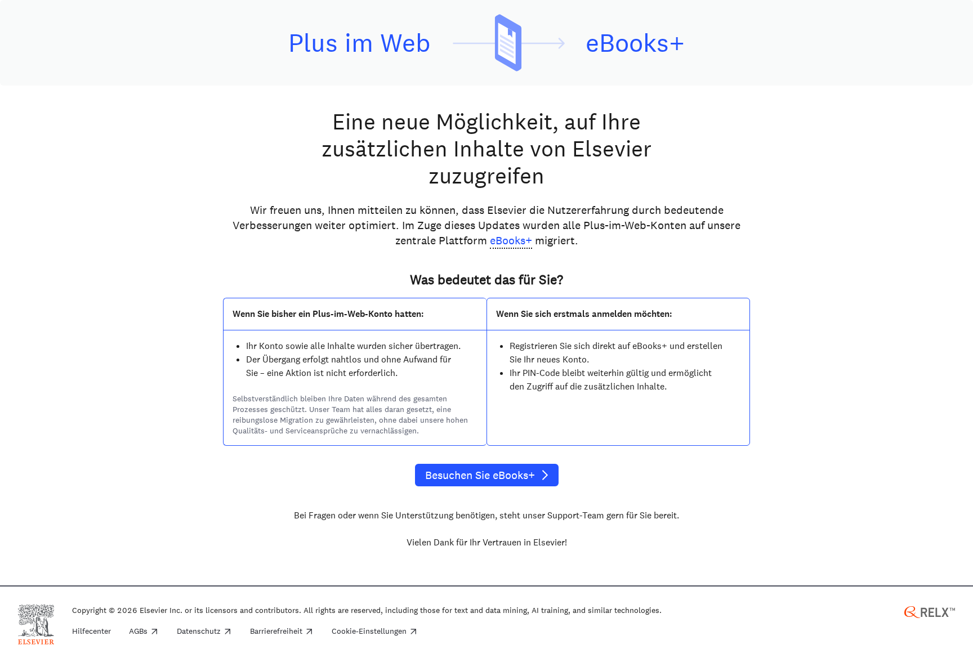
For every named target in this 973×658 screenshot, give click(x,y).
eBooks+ (511, 240)
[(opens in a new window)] (929, 611)
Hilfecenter (91, 631)
